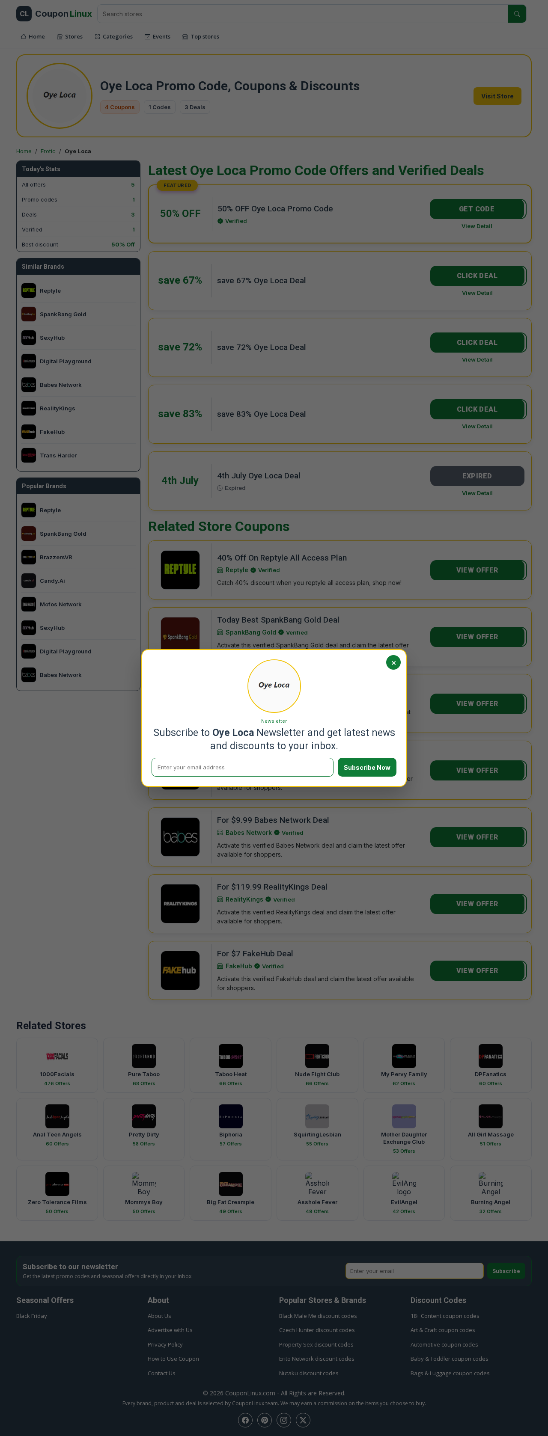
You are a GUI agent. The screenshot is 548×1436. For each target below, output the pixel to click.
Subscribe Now (367, 767)
